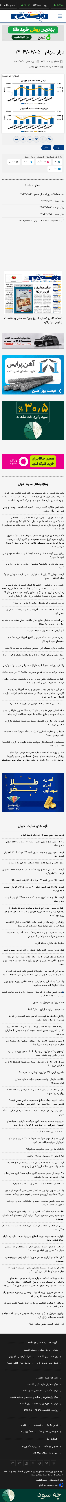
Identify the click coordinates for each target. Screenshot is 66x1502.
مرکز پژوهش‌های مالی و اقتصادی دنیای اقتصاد (34, 1397)
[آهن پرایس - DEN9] (33, 375)
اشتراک (24, 1425)
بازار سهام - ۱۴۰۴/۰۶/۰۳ (51, 207)
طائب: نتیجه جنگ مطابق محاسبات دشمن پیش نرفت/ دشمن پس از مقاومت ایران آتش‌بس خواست (36, 1102)
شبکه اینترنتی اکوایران (20, 1356)
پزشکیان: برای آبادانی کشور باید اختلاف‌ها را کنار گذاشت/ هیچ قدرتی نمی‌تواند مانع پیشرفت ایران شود (35, 924)
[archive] (13, 1463)
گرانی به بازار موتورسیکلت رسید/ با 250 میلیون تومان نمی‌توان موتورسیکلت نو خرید (36, 1140)
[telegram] (23, 139)
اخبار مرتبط (33, 185)
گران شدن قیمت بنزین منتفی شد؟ (46, 1324)
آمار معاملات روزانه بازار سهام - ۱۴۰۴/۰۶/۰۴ (41, 194)
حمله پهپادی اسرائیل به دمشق (48, 1002)
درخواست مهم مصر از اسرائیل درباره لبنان (42, 835)
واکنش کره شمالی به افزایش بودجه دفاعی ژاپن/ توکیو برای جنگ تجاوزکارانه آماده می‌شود (34, 983)
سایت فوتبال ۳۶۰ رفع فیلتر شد (48, 1132)
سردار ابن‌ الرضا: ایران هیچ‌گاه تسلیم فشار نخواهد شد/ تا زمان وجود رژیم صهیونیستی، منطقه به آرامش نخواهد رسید (33, 973)
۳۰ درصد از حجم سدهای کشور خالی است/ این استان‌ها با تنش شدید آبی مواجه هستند (34, 1175)
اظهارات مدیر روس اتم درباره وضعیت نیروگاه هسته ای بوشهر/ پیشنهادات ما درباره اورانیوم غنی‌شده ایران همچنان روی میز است (34, 911)
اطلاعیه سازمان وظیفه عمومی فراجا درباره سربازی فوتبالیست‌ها (39, 1081)
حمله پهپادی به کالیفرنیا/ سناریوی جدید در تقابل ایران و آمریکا (35, 566)
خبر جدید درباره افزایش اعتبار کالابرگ (45, 1009)
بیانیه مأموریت (29, 1446)
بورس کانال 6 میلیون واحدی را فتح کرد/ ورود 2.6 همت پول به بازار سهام (35, 1091)
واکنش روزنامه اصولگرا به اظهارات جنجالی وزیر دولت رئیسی (33, 665)
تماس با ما (52, 1425)
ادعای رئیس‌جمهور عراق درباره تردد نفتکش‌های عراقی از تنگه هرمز (33, 656)
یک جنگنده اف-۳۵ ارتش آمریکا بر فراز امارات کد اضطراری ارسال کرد (35, 611)
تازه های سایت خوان (33, 826)
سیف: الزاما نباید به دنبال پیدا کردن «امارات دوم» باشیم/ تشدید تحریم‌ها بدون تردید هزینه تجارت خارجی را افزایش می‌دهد (34, 1030)
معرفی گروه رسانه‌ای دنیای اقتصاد (41, 1350)
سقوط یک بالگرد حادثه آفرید (49, 943)
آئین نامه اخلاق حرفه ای (45, 1453)
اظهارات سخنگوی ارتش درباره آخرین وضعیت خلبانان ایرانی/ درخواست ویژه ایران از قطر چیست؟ (33, 681)
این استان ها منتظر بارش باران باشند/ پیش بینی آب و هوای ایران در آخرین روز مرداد (33, 622)
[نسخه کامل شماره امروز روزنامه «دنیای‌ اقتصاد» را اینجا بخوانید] (33, 292)
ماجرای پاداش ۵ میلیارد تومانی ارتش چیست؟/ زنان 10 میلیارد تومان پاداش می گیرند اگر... (36, 1269)
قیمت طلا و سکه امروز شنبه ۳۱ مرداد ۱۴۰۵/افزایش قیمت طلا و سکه (34, 899)
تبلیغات (37, 1425)
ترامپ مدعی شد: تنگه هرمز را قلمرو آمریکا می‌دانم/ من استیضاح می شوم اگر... (36, 639)
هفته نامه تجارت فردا (47, 1363)
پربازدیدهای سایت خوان (33, 484)
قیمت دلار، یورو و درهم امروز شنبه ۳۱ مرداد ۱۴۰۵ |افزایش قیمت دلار (33, 854)
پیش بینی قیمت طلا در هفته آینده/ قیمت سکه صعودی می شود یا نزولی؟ (33, 555)
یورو (36, 5)
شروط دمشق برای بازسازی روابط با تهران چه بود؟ (38, 603)
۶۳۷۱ (50, 61)
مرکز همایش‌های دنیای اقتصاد (42, 1384)
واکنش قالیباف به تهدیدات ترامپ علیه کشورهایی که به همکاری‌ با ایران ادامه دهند (36, 1018)
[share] (26, 1463)
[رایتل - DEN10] (33, 461)
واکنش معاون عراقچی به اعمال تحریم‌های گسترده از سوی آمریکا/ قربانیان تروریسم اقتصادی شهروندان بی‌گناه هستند (34, 1192)
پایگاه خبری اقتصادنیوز (18, 1363)
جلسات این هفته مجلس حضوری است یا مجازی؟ (38, 1184)
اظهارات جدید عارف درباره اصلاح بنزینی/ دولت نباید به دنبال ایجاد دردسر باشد (33, 1238)
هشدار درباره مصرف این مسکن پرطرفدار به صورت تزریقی (34, 648)
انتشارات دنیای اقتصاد (47, 1378)
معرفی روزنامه (51, 1446)
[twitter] (36, 139)
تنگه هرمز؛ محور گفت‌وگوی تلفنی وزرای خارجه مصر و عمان (33, 950)
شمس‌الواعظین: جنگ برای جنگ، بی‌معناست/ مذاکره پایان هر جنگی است (33, 1227)
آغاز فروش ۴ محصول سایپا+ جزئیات (45, 631)
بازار (46, 148)
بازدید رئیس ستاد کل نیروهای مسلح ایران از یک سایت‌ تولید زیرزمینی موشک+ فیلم (33, 994)
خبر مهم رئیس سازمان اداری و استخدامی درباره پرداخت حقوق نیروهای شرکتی (35, 1203)
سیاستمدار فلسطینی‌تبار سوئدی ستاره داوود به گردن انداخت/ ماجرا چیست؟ (33, 744)
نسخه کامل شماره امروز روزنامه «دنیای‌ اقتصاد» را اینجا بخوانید (33, 320)
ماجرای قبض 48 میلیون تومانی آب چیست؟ (41, 1072)
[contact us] (19, 1463)
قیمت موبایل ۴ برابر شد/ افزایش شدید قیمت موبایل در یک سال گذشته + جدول (33, 576)
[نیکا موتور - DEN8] (33, 341)
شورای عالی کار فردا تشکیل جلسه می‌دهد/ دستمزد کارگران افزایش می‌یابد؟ (34, 723)
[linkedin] (30, 139)
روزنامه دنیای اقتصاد (47, 1356)
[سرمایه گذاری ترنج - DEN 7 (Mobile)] (33, 33)
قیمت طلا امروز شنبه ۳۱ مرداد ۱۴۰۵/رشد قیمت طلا (38, 880)
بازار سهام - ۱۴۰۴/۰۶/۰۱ (52, 214)
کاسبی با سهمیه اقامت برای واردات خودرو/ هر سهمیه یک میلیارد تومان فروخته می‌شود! (35, 1042)
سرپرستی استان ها (48, 1431)
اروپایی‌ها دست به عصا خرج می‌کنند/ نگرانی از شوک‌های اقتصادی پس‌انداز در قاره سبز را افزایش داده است (35, 1123)
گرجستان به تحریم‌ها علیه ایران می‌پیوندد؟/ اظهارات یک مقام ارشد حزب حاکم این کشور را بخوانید (35, 1164)
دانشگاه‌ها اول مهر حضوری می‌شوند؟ (44, 1149)
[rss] (33, 1463)
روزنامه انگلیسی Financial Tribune (40, 1410)
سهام (58, 148)
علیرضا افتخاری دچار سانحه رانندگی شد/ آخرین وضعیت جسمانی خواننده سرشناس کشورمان (35, 934)
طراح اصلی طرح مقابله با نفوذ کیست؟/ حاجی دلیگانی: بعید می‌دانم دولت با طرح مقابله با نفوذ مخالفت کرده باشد (33, 712)
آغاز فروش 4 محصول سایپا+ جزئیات (45, 1156)
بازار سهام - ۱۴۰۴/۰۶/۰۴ (52, 201)
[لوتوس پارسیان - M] (33, 1495)
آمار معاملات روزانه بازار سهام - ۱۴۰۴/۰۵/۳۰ (41, 221)
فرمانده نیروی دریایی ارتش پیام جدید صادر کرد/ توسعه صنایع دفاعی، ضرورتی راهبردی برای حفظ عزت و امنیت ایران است (33, 960)
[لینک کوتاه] (49, 139)
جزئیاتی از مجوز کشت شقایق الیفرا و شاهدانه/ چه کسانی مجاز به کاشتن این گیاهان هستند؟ (34, 1248)
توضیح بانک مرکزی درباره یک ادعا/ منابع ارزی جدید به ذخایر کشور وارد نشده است (36, 1053)
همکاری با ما (26, 1431)
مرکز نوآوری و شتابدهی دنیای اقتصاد (39, 1391)
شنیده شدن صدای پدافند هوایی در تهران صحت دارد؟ (36, 704)
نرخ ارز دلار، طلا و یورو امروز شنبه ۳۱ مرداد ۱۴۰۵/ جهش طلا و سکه (34, 843)
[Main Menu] (59, 16)
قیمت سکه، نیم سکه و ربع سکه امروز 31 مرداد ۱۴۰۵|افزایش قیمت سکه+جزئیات (33, 871)
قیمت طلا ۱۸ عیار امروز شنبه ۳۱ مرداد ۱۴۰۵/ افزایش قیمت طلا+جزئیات (34, 889)
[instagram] (53, 1463)
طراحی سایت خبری (51, 1485)
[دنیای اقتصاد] (29, 16)
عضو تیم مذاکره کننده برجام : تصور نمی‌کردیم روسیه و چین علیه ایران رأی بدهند (33, 509)
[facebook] (43, 139)
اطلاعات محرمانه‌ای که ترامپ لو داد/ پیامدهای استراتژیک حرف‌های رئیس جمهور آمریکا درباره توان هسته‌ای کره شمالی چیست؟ (33, 1215)
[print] (16, 139)
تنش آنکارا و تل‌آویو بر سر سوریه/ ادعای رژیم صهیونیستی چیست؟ (34, 1259)
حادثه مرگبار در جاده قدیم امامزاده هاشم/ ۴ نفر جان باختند (33, 672)
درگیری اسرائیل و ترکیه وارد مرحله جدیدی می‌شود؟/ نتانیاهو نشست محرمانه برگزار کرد (33, 1315)
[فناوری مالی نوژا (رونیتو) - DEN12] (33, 792)
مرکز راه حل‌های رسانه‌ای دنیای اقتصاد (39, 1404)
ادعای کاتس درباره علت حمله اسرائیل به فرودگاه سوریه (36, 863)
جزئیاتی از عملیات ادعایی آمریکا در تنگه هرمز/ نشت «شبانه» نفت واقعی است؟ (34, 733)
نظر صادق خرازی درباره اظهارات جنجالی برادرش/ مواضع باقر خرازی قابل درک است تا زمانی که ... (33, 1294)
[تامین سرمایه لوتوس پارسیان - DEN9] (33, 420)
